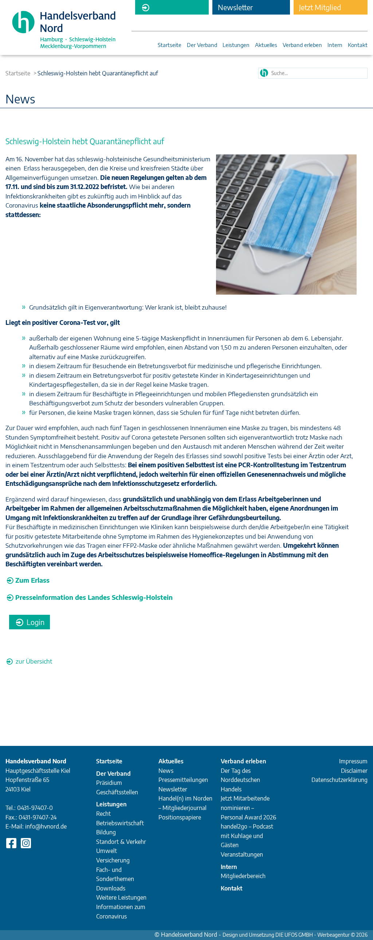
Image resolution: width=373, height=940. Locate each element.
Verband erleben (302, 45)
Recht (103, 813)
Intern (334, 45)
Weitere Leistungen (121, 897)
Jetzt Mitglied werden (320, 9)
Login (34, 621)
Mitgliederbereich (172, 7)
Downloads (110, 888)
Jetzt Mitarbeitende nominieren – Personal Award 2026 (248, 808)
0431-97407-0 (35, 807)
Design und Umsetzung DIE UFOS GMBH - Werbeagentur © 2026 (295, 935)
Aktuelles (266, 45)
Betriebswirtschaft (120, 823)
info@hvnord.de (46, 826)
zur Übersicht (33, 661)
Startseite (169, 45)
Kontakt (358, 45)
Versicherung (113, 860)
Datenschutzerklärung (339, 779)
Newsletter (172, 789)
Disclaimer (354, 770)
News (165, 770)
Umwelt (106, 850)
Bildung (106, 832)
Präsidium (109, 782)
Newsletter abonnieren (235, 9)
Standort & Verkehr (121, 841)
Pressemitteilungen (183, 779)
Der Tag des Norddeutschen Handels (240, 780)
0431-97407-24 (37, 817)
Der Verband (202, 45)
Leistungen (236, 45)
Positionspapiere (179, 817)
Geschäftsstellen (117, 792)
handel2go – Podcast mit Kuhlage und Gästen (247, 836)
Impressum (353, 761)
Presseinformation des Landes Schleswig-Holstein (94, 597)
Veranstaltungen (242, 854)
